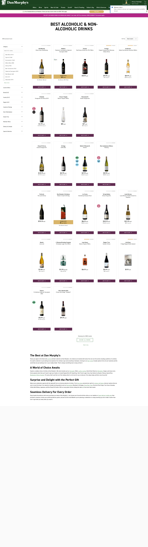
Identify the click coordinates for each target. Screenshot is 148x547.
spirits (49, 359)
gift (83, 387)
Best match (130, 39)
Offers (34, 7)
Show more (6, 83)
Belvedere (100, 371)
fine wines (79, 383)
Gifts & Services (101, 7)
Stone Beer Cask (88, 385)
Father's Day (90, 7)
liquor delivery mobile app (105, 395)
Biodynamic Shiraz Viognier (37, 375)
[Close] (145, 6)
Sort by (123, 38)
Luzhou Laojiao (82, 371)
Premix (63, 7)
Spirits (46, 7)
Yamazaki (71, 371)
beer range (90, 361)
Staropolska (69, 385)
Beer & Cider (55, 7)
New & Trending (79, 7)
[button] (126, 2)
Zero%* (70, 7)
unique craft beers (99, 383)
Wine (40, 7)
